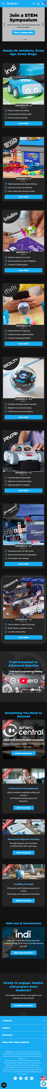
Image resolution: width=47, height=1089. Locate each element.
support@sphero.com (34, 1072)
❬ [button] (4, 24)
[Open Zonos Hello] (42, 1077)
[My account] (38, 3)
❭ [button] (42, 24)
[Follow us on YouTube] (26, 1078)
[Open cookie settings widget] (4, 1085)
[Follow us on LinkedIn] (31, 1078)
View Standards (23, 853)
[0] (42, 3)
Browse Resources (23, 753)
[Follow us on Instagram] (20, 1078)
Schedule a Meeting (23, 1005)
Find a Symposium (23, 32)
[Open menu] (3, 4)
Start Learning (23, 808)
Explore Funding (23, 901)
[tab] (21, 39)
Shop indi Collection (23, 953)
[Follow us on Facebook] (15, 1078)
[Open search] (34, 3)
